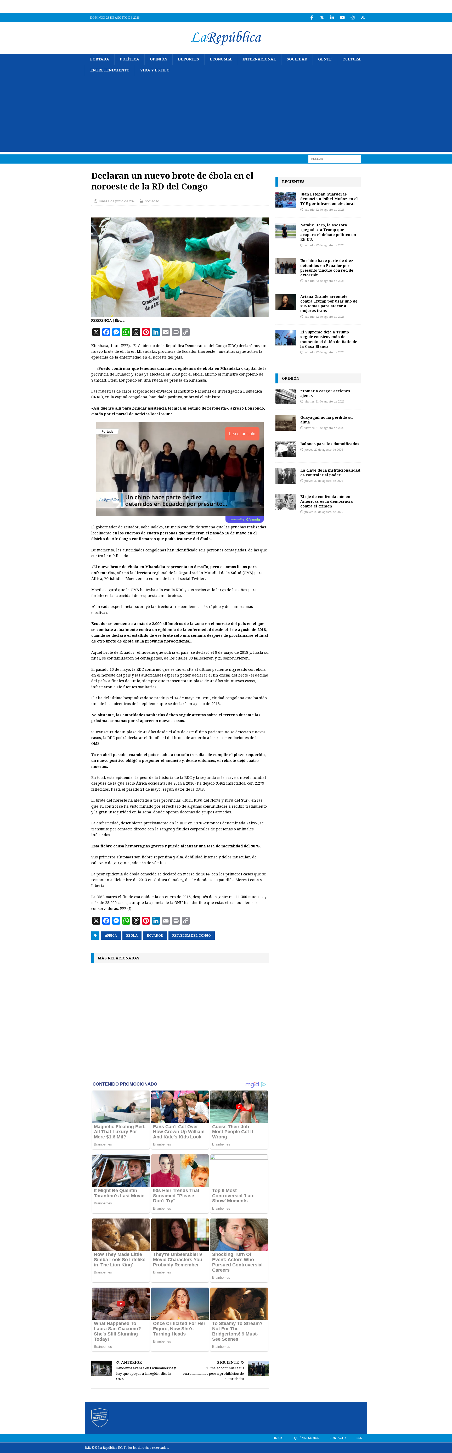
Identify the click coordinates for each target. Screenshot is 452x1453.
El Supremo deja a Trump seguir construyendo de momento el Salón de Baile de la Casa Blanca (328, 339)
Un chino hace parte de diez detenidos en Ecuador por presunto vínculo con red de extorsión (326, 267)
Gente (325, 59)
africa (111, 935)
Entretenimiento (109, 70)
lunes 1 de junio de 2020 (117, 201)
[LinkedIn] (332, 17)
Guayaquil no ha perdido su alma (326, 419)
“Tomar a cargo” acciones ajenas (325, 393)
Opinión (158, 59)
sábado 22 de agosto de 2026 (324, 209)
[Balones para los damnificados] (285, 449)
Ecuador (155, 935)
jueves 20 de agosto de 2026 (323, 449)
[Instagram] (352, 17)
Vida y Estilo (155, 70)
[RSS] (362, 17)
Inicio (279, 1438)
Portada (99, 59)
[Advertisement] (226, 115)
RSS (359, 1438)
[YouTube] (342, 17)
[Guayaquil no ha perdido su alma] (285, 423)
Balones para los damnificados (329, 443)
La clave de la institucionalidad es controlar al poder (330, 472)
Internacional (259, 59)
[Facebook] (311, 17)
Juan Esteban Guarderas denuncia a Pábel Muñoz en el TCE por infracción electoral (329, 199)
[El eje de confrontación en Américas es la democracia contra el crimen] (285, 502)
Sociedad (297, 59)
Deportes (188, 59)
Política (129, 59)
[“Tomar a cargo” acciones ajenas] (285, 396)
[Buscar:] (334, 159)
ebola (132, 935)
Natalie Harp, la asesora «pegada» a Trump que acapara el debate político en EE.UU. (328, 232)
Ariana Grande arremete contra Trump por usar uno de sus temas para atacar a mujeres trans (329, 303)
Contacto (338, 1438)
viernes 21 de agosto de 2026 (324, 401)
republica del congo (191, 935)
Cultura (351, 59)
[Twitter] (321, 17)
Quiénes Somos (306, 1438)
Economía (221, 59)
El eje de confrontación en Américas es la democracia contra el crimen (326, 501)
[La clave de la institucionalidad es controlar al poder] (285, 476)
